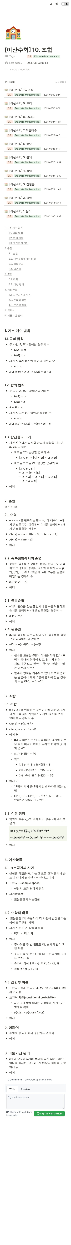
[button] (50, 4)
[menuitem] (10, 81)
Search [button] (62, 81)
